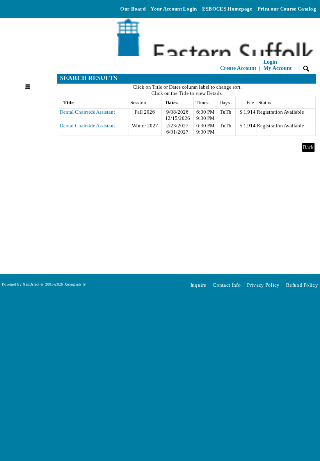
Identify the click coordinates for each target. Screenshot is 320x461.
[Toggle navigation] (31, 78)
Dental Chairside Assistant (87, 112)
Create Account (238, 68)
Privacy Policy (263, 285)
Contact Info (227, 285)
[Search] (306, 68)
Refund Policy (302, 285)
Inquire (198, 285)
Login (277, 65)
